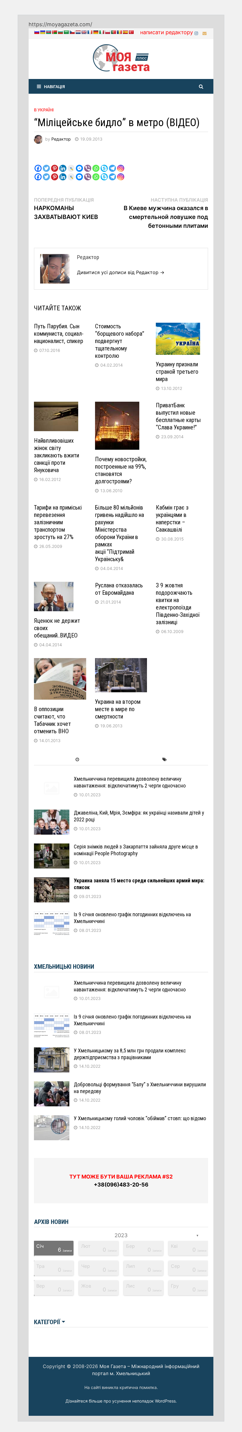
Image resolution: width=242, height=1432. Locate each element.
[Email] (204, 33)
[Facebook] (38, 163)
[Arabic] (66, 32)
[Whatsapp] (95, 163)
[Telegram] (112, 163)
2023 (121, 1235)
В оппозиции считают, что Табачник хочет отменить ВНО (52, 720)
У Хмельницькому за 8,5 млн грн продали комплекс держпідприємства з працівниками (130, 1053)
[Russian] (36, 32)
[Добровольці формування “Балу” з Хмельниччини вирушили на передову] (51, 1085)
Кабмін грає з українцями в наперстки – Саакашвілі (172, 518)
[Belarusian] (54, 32)
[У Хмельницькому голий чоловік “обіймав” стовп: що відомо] (51, 1119)
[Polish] (107, 32)
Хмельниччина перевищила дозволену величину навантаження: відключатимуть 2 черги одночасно (130, 782)
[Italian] (101, 32)
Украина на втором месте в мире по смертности (117, 709)
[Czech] (72, 32)
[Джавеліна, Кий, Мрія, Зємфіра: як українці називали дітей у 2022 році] (51, 813)
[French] (89, 32)
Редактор (61, 138)
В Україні (44, 109)
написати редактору (166, 32)
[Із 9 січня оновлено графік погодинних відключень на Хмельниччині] (51, 915)
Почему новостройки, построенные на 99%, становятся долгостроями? (121, 470)
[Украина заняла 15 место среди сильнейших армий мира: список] (51, 881)
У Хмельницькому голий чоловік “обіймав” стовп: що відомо (140, 1118)
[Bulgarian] (60, 32)
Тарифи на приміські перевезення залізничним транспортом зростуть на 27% (58, 522)
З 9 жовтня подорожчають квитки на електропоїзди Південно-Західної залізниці (178, 604)
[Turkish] (131, 32)
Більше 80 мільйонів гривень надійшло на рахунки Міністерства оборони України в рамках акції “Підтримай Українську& (120, 533)
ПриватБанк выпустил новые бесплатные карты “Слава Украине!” (178, 416)
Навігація (54, 86)
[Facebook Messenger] (79, 163)
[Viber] (87, 163)
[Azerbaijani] (48, 32)
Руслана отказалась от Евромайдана (119, 589)
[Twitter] (46, 163)
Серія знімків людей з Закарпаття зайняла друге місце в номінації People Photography (136, 849)
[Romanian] (119, 32)
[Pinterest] (54, 163)
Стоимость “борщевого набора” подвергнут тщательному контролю (119, 341)
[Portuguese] (113, 32)
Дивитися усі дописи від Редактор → (120, 272)
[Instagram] (197, 33)
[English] (83, 32)
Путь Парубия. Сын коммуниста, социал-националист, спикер (59, 334)
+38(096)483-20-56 (121, 1184)
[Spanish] (125, 32)
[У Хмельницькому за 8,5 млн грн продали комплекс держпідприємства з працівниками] (51, 1051)
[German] (95, 32)
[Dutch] (78, 32)
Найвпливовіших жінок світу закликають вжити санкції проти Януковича (56, 455)
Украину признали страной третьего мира (177, 372)
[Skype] (104, 163)
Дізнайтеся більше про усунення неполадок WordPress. (121, 1400)
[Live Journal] (71, 163)
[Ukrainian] (42, 32)
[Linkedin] (62, 163)
